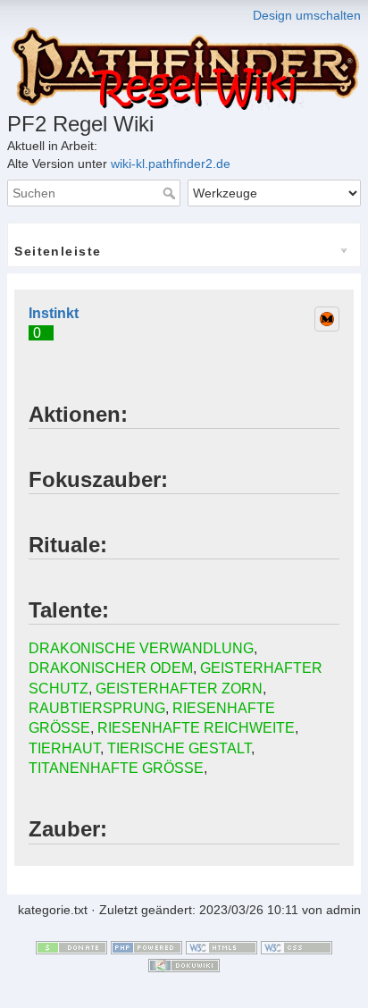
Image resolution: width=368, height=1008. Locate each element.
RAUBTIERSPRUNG (97, 708)
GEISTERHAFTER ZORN (179, 688)
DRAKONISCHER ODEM (111, 668)
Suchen (171, 193)
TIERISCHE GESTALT (179, 748)
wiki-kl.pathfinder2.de (170, 163)
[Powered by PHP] (146, 947)
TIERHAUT (64, 748)
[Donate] (71, 947)
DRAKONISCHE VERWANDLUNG (141, 648)
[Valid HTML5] (221, 947)
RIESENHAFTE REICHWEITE (196, 727)
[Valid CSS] (296, 947)
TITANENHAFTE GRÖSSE (116, 768)
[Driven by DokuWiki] (184, 964)
